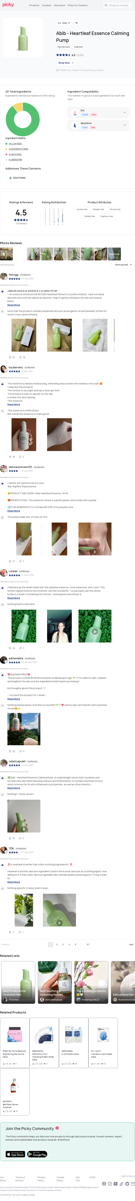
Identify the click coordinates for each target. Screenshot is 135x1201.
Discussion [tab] (59, 5)
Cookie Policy (60, 1179)
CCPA (92, 1177)
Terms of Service (20, 1179)
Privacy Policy (41, 1179)
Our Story (3, 1179)
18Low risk (15, 143)
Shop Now (64, 62)
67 (88, 944)
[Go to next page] (131, 944)
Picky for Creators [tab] (78, 5)
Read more (13, 304)
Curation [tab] (46, 5)
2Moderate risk (18, 148)
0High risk (15, 154)
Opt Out (78, 1179)
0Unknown (15, 159)
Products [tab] (34, 5)
